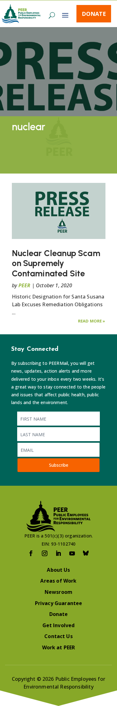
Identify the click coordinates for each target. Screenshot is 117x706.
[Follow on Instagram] (45, 553)
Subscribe (58, 465)
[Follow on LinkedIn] (58, 553)
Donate (94, 13)
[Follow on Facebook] (31, 553)
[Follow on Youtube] (72, 553)
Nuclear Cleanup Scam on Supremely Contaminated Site (56, 263)
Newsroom (58, 592)
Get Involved (58, 625)
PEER (24, 285)
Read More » (91, 321)
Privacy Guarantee (58, 603)
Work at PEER (58, 647)
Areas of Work (58, 580)
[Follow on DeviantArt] (86, 553)
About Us (58, 569)
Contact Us (58, 636)
